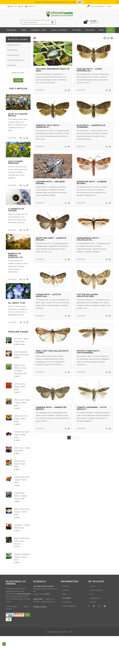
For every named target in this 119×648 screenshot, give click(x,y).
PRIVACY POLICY (12, 606)
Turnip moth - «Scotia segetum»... (48, 295)
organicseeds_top (47, 602)
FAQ (21, 6)
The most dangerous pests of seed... (53, 70)
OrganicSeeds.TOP (53, 632)
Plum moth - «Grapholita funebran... (91, 126)
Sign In (92, 586)
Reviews (66, 590)
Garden (10, 65)
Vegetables (11, 45)
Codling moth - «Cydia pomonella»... (89, 70)
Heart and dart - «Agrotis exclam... (51, 239)
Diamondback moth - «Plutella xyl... (88, 239)
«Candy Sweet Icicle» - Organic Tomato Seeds (22, 480)
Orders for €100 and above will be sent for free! (55, 2)
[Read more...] (20, 138)
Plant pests (11, 55)
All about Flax (16, 303)
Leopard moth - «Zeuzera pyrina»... (50, 182)
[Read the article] (18, 109)
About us (66, 586)
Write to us (50, 599)
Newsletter (67, 602)
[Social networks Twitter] (94, 606)
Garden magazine (69, 606)
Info (80, 2)
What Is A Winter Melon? (17, 115)
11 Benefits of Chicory (16, 210)
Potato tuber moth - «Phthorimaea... (89, 352)
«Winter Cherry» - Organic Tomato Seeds (20, 386)
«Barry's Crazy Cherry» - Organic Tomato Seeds (22, 512)
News (65, 594)
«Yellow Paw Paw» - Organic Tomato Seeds (21, 418)
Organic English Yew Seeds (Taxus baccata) (21, 541)
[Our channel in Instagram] (99, 606)
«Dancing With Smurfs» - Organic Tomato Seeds (20, 496)
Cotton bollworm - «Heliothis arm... (88, 295)
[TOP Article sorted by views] (111, 38)
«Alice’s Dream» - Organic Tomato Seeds (20, 464)
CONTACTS (31, 6)
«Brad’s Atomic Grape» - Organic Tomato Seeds (22, 402)
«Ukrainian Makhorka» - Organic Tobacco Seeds (22, 557)
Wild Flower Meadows (15, 162)
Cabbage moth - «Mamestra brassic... (51, 408)
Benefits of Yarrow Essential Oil (15, 255)
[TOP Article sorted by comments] (108, 38)
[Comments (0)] (65, 90)
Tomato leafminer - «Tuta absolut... (91, 408)
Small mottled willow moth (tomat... (52, 352)
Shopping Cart (95, 598)
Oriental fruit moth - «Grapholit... (48, 126)
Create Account (96, 590)
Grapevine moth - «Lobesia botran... (92, 182)
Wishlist (93, 602)
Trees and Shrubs (13, 60)
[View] (68, 90)
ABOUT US (13, 6)
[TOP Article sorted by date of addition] (105, 38)
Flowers (10, 50)
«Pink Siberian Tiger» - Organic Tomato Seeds (22, 434)
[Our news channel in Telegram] (105, 606)
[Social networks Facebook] (89, 606)
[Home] (34, 37)
